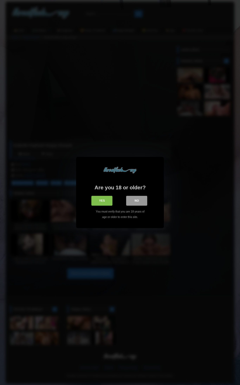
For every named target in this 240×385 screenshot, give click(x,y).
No (137, 200)
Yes (102, 200)
